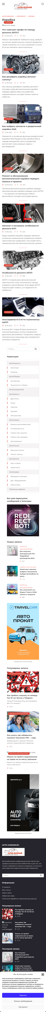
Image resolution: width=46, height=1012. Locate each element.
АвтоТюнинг (14, 446)
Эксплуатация (16, 441)
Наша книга (15, 467)
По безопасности (17, 428)
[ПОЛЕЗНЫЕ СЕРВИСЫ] (23, 682)
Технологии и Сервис (19, 385)
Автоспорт (15, 368)
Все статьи (6, 890)
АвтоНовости (14, 363)
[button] (43, 974)
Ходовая (14, 411)
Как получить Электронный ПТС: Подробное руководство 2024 (27, 554)
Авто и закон (16, 463)
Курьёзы (14, 372)
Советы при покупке (19, 433)
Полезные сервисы (17, 489)
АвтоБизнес (15, 381)
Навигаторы (15, 485)
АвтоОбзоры (14, 376)
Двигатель (15, 399)
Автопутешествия (16, 390)
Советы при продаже (19, 437)
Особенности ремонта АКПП (17, 273)
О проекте (6, 887)
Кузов (13, 403)
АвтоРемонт (14, 394)
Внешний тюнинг (17, 450)
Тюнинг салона (16, 454)
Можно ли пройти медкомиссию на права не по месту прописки (24, 936)
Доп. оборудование (18, 480)
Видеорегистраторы (19, 476)
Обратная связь (8, 896)
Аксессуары (14, 472)
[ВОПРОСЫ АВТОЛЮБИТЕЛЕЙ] (23, 722)
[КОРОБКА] (8, 25)
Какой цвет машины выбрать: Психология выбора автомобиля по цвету (29, 572)
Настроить (23, 1007)
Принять (23, 995)
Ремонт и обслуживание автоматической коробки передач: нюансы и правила (20, 179)
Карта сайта (7, 893)
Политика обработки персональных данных (19, 899)
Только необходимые (23, 1001)
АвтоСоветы (14, 420)
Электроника (16, 415)
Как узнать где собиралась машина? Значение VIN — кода (23, 924)
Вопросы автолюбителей (21, 424)
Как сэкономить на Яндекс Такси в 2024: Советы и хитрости (28, 592)
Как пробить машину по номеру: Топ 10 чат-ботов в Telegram (24, 912)
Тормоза (14, 407)
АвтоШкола (14, 459)
